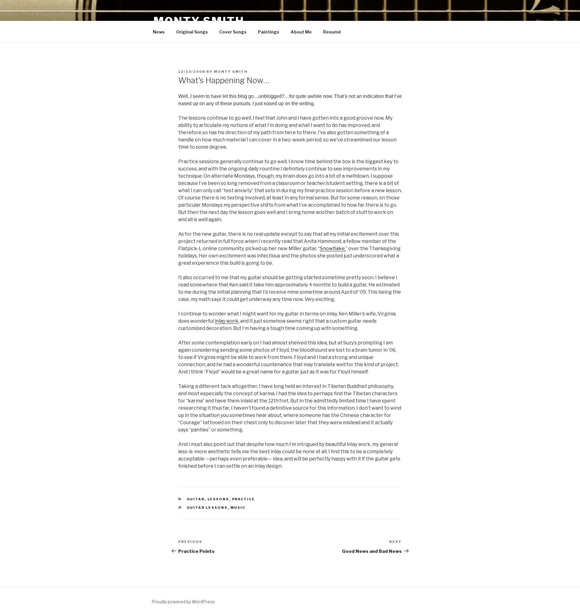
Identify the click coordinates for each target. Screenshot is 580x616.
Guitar (196, 499)
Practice (243, 499)
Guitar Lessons (207, 507)
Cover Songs (232, 31)
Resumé (332, 31)
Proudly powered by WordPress (183, 601)
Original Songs (192, 31)
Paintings (268, 31)
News (159, 31)
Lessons (218, 499)
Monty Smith (231, 71)
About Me (301, 31)
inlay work (226, 321)
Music (238, 507)
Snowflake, (333, 248)
